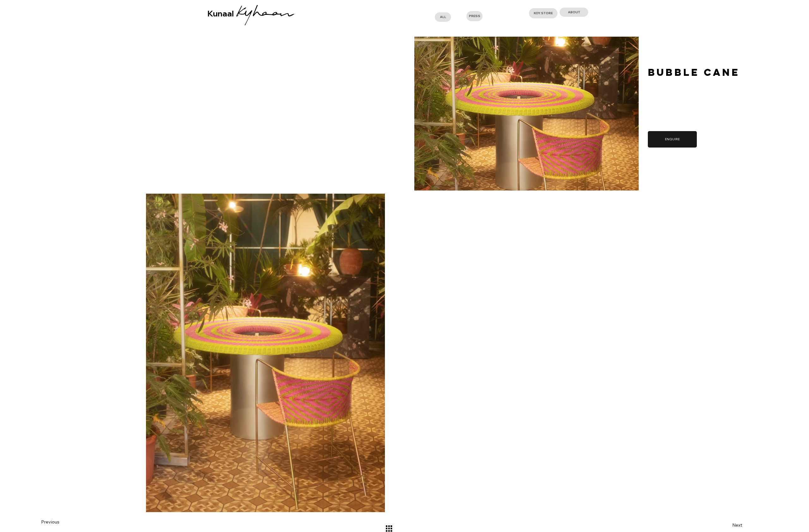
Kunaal (220, 13)
